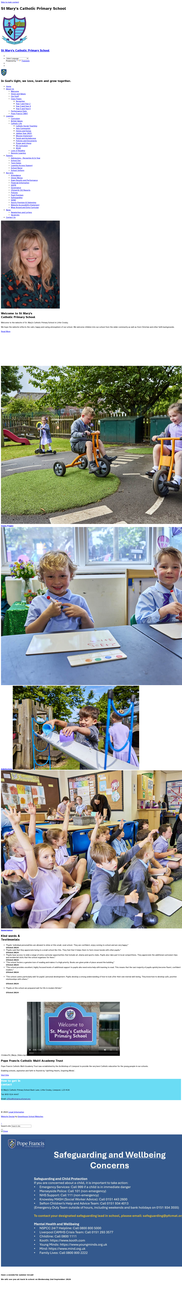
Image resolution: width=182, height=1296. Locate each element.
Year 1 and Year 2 (23, 104)
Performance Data (19, 111)
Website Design (8, 1116)
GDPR (13, 185)
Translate (25, 61)
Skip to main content (10, 2)
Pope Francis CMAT (19, 113)
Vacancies (15, 215)
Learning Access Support (22, 165)
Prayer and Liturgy (23, 143)
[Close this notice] (4, 1131)
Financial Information (20, 183)
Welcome (15, 91)
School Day (16, 160)
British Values (17, 121)
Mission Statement (24, 136)
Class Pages (16, 99)
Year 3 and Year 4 (23, 106)
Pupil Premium (17, 195)
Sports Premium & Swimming (23, 202)
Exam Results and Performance (24, 180)
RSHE (18, 148)
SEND (13, 200)
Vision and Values (18, 94)
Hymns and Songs (23, 131)
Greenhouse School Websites (30, 1116)
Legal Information (16, 1112)
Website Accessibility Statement (25, 205)
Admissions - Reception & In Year (25, 158)
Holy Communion (23, 128)
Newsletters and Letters (21, 212)
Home (8, 86)
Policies (14, 192)
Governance (16, 188)
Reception (20, 101)
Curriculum (15, 118)
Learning (9, 116)
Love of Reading (18, 150)
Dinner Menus (17, 178)
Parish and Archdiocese (26, 138)
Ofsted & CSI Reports (20, 190)
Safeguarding (16, 197)
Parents (9, 155)
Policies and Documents (26, 141)
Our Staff (15, 96)
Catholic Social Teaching (26, 126)
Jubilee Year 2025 (24, 133)
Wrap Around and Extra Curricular (25, 207)
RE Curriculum (22, 146)
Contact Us (11, 217)
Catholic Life (16, 123)
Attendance (16, 175)
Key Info (9, 173)
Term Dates (16, 163)
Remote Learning (18, 153)
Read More (5, 331)
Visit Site (5, 1075)
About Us (10, 89)
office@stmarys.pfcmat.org (18, 1099)
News (8, 210)
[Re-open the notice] (2, 1129)
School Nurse (16, 168)
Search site (6, 1126)
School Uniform (17, 170)
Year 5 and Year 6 (23, 108)
